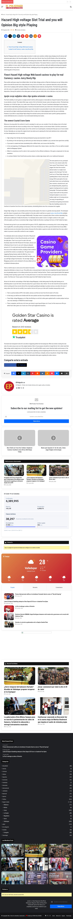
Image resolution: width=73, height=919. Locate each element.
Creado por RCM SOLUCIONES (34, 915)
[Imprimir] (66, 373)
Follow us (5, 889)
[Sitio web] (17, 388)
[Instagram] (23, 388)
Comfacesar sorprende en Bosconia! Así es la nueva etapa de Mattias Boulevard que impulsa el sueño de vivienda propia (52, 719)
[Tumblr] (18, 36)
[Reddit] (27, 36)
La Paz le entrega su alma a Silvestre (24, 606)
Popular (13, 587)
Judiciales (4, 791)
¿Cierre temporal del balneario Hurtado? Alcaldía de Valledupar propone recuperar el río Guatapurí (36, 479)
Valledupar (6, 821)
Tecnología (5, 835)
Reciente (35, 587)
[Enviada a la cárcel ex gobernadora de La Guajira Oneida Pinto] (9, 624)
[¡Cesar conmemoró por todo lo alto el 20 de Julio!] (59, 470)
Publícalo (23, 365)
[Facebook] (6, 36)
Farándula (4, 782)
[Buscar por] (71, 7)
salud (3, 824)
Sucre (5, 818)
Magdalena (6, 816)
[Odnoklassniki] (35, 36)
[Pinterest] (22, 36)
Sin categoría (5, 827)
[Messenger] (56, 373)
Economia (4, 779)
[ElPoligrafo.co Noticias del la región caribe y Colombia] (14, 7)
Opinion (4, 796)
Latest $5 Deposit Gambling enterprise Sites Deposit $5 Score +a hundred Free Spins (26, 601)
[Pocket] (39, 36)
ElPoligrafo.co (20, 382)
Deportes (4, 777)
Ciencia (4, 768)
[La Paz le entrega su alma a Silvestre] (9, 608)
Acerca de (58, 915)
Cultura (4, 774)
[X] (10, 36)
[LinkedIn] (14, 36)
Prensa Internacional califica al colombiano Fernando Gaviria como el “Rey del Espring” (38, 594)
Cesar (5, 810)
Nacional (4, 793)
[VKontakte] (31, 36)
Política (4, 799)
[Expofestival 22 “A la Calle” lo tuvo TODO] (60, 877)
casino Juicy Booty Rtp (56, 213)
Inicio (3, 14)
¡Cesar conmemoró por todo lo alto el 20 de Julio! (25, 1)
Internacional (5, 788)
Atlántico (6, 804)
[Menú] (2, 7)
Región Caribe (5, 802)
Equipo (63, 915)
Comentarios (59, 587)
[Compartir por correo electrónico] (61, 373)
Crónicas (4, 771)
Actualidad (5, 766)
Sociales (4, 829)
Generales (4, 785)
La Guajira (6, 813)
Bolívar (5, 807)
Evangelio (6, 832)
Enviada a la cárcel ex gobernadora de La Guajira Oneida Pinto (31, 622)
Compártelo (11, 365)
